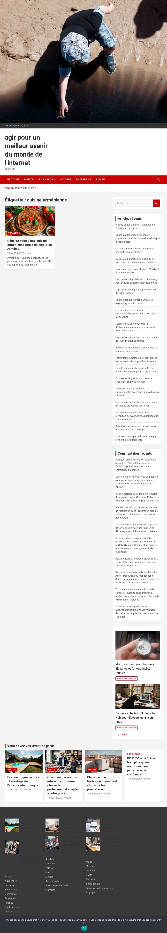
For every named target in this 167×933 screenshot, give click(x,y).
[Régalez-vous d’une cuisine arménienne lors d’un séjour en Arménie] (30, 221)
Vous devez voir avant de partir (30, 746)
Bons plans (47, 179)
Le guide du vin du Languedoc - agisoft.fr (137, 524)
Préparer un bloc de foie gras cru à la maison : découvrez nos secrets (136, 514)
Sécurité (90, 879)
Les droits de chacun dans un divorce (70, 824)
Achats (9, 876)
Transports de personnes (99, 888)
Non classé (133, 754)
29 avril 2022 (13, 253)
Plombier (50, 889)
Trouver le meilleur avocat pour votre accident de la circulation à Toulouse (137, 596)
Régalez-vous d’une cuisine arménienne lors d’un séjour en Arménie (29, 245)
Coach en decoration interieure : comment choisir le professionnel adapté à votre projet (137, 238)
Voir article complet (126, 678)
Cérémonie (11, 894)
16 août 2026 (54, 797)
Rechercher (156, 203)
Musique (90, 866)
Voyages (65, 179)
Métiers (49, 876)
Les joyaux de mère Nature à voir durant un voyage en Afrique (135, 483)
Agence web (52, 881)
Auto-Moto (11, 880)
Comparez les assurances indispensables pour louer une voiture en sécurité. (137, 392)
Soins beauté (93, 883)
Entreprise (83, 179)
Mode (89, 861)
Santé (89, 874)
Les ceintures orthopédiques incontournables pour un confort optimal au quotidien (137, 313)
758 (123, 734)
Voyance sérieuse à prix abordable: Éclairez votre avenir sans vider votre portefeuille (135, 541)
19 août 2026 (14, 789)
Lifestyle (50, 863)
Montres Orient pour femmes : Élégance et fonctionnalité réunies (135, 668)
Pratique (13, 179)
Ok (84, 928)
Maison (29, 179)
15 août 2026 (134, 778)
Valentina (27, 253)
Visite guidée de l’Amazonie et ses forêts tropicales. (71, 841)
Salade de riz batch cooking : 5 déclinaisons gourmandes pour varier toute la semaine (135, 327)
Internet (9, 911)
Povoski (27, 789)
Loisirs (101, 179)
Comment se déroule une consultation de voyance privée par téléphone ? (136, 548)
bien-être (10, 885)
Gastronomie (12, 907)
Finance (9, 902)
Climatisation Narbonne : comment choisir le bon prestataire (102, 783)
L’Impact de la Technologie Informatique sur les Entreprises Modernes (133, 466)
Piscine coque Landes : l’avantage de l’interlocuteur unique (23, 781)
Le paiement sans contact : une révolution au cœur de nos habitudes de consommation (136, 416)
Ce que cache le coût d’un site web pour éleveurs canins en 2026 (135, 718)
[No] (163, 924)
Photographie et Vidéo (57, 885)
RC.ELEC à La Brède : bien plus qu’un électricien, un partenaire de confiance (142, 766)
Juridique (50, 859)
